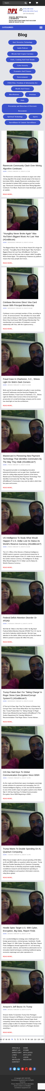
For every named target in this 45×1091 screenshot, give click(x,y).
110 (35, 1039)
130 (42, 1039)
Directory (17, 1052)
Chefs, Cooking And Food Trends (22, 59)
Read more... (8, 194)
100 (31, 1039)
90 (28, 1039)
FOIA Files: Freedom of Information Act (22, 83)
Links (14, 1055)
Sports (35, 117)
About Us (16, 1050)
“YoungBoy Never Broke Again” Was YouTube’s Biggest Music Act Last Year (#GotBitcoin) (21, 236)
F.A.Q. (14, 1057)
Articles (16, 1059)
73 (20, 1039)
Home (25, 1048)
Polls (22, 100)
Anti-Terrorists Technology (22, 42)
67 (3, 1039)
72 (18, 1039)
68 (6, 1039)
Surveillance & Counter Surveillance (22, 122)
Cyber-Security (22, 65)
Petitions (32, 94)
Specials (16, 1048)
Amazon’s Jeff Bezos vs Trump (17, 1007)
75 (26, 1039)
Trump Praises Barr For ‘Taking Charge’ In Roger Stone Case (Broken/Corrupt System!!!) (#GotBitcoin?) (22, 695)
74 (23, 1039)
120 (38, 1039)
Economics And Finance (22, 71)
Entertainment (22, 77)
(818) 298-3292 (28, 9)
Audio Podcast (22, 48)
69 (9, 1039)
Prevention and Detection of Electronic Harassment (22, 108)
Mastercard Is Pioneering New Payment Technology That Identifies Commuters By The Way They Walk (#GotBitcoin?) (22, 459)
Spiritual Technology (15, 117)
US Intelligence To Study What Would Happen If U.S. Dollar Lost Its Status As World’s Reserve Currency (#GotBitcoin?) (22, 541)
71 (15, 1039)
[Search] (26, 3)
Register (27, 1059)
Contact (16, 1062)
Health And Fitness (22, 89)
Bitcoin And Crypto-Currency (22, 54)
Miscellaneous (14, 94)
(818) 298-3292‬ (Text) (30, 11)
